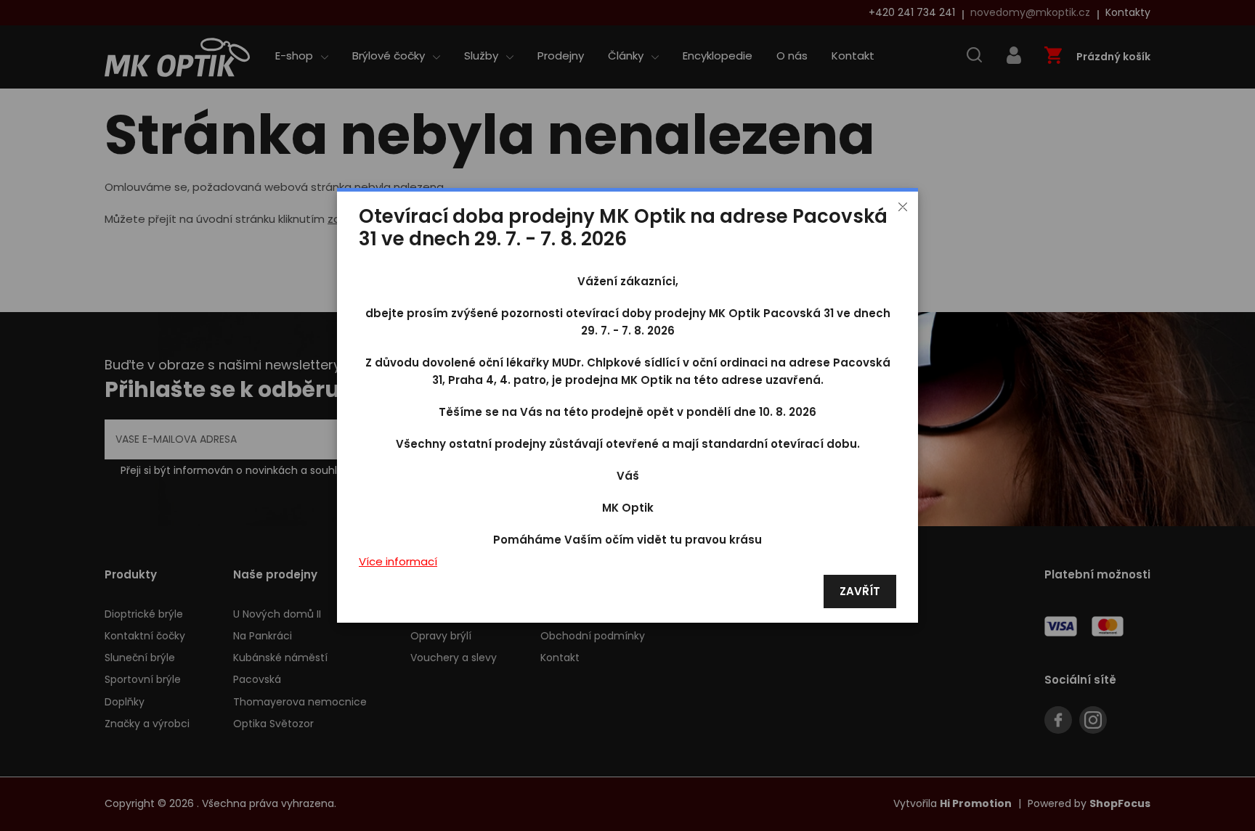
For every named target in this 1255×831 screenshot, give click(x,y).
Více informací (398, 562)
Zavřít (860, 591)
